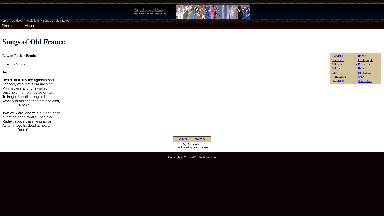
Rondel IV (364, 64)
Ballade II (364, 68)
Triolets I (338, 64)
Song (361, 77)
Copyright (174, 157)
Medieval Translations (25, 20)
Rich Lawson (207, 157)
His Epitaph (365, 60)
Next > (200, 139)
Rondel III (364, 56)
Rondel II (338, 81)
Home (4, 20)
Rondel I (337, 56)
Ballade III (364, 72)
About (29, 25)
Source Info (365, 81)
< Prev (184, 139)
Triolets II (338, 68)
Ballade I (338, 60)
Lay (334, 72)
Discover (9, 25)
